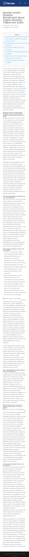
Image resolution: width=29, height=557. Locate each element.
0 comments (15, 27)
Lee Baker (7, 25)
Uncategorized (6, 27)
